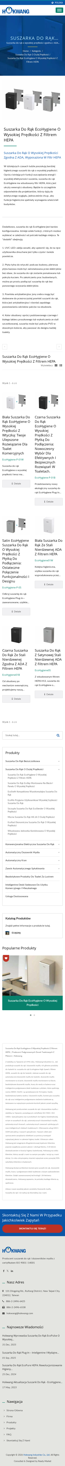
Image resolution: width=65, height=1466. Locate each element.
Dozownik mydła (44, 1189)
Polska (59, 3)
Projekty (10, 1428)
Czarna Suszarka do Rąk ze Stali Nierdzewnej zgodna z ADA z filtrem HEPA (15, 659)
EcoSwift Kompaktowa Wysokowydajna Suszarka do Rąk (32, 793)
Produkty (11, 1422)
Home (26, 51)
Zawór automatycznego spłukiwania (24, 868)
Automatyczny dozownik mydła (22, 852)
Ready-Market (44, 1461)
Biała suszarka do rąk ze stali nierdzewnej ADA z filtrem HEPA (48, 547)
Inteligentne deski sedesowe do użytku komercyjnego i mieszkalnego (26, 886)
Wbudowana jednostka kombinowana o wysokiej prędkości (31, 832)
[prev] (4, 346)
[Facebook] (3, 1271)
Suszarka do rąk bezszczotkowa (22, 761)
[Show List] (61, 366)
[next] (59, 346)
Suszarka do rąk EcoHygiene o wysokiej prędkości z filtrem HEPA (33, 60)
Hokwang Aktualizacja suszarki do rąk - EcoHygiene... (32, 1382)
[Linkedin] (12, 1271)
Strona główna (14, 1410)
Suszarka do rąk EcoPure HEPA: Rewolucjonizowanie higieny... (32, 1367)
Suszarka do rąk (11, 1193)
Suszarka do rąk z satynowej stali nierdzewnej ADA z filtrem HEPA (48, 657)
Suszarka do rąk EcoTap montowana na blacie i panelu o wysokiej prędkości (30, 785)
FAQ (8, 1434)
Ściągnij (16, 932)
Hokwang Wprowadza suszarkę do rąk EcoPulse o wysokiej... (31, 1337)
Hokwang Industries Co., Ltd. (36, 1455)
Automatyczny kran (16, 860)
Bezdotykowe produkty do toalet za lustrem (29, 876)
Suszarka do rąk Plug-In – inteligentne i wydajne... (30, 1352)
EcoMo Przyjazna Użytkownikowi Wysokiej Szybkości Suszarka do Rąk (32, 802)
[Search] (58, 735)
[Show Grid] (56, 366)
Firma (9, 1416)
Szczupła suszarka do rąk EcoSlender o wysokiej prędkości (31, 810)
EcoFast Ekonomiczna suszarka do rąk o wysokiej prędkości (32, 824)
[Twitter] (7, 1271)
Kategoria (36, 51)
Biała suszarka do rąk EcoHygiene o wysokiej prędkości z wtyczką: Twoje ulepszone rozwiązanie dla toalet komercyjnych (16, 435)
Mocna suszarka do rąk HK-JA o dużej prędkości (31, 817)
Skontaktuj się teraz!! (32, 1229)
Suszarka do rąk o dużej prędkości (32, 55)
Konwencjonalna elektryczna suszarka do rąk (29, 844)
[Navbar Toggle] (59, 10)
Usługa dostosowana (16, 896)
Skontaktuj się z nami (38, 1193)
